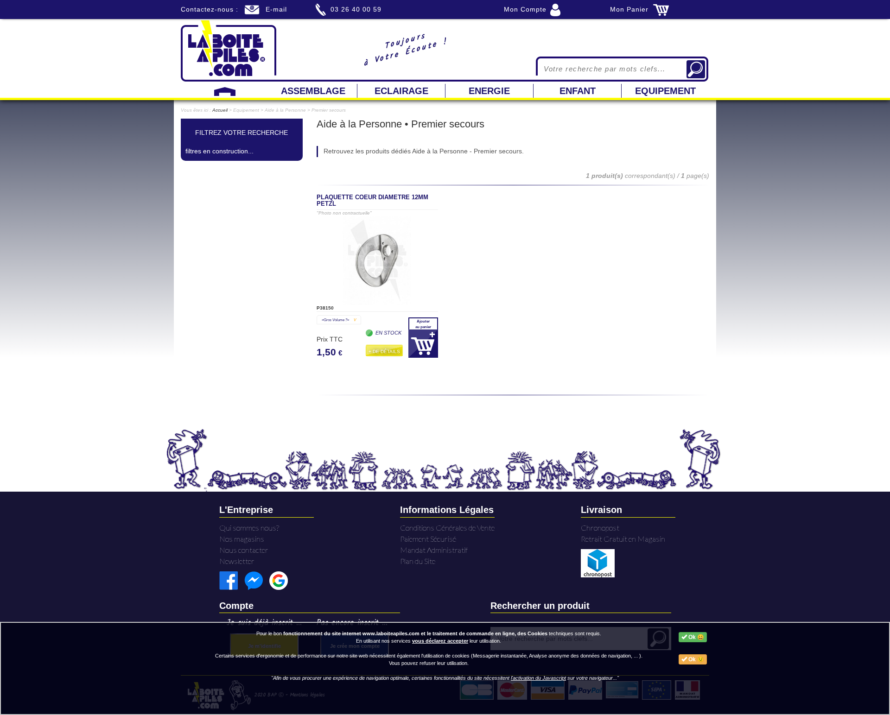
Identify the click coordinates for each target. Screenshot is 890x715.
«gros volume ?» (339, 319)
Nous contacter (243, 550)
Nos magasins (241, 539)
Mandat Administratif (434, 550)
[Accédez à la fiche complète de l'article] (377, 260)
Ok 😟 (695, 659)
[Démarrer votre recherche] (696, 69)
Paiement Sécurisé (428, 539)
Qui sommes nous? (249, 527)
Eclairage (401, 91)
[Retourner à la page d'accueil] (228, 50)
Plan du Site (417, 561)
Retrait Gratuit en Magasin (623, 539)
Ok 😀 (695, 637)
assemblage (313, 91)
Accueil (220, 110)
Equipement (665, 91)
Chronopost (600, 527)
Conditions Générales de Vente (447, 527)
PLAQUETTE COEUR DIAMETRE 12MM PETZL (372, 200)
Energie (489, 91)
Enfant (577, 91)
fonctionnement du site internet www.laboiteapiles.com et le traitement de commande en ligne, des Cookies (415, 633)
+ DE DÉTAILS (384, 351)
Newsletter (236, 561)
